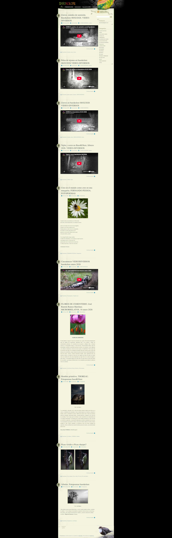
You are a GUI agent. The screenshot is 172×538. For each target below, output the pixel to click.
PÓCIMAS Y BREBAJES (103, 55)
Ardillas (100, 32)
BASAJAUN (78, 7)
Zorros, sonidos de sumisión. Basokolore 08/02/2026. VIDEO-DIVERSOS (75, 17)
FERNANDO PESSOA (71, 253)
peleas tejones (70, 94)
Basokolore (64, 52)
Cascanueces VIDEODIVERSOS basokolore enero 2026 (75, 263)
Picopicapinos (69, 295)
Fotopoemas (82, 195)
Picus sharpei (69, 476)
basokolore (75, 23)
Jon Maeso (69, 436)
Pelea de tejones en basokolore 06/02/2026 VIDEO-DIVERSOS (75, 61)
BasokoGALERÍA (87, 7)
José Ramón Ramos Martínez (73, 368)
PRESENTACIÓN (69, 7)
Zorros (74, 52)
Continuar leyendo (89, 48)
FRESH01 (80, 535)
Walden (78, 436)
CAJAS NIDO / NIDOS (103, 34)
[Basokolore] (67, 3)
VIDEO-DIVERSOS (84, 23)
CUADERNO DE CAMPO (103, 39)
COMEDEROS (101, 37)
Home (61, 7)
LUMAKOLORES (102, 45)
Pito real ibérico (85, 476)
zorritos (90, 23)
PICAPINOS (101, 50)
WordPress (92, 535)
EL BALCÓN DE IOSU (103, 40)
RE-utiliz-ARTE (102, 57)
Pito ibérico (84, 446)
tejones (90, 65)
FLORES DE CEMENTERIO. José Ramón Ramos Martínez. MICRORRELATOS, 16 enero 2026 (76, 306)
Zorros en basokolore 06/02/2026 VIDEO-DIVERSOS (75, 104)
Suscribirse (105, 12)
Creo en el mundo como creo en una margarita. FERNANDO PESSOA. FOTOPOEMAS (76, 190)
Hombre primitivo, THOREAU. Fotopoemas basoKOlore (74, 378)
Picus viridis (75, 476)
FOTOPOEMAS (96, 7)
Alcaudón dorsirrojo (102, 30)
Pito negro (101, 54)
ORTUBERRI (101, 49)
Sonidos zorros (70, 52)
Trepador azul (75, 295)
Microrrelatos (82, 312)
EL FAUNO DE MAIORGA (103, 42)
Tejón (72, 179)
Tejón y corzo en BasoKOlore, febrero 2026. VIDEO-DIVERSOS (77, 146)
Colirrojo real (101, 35)
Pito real (79, 476)
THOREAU (74, 436)
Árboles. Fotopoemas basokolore (75, 484)
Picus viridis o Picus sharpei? (73, 444)
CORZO (68, 179)
